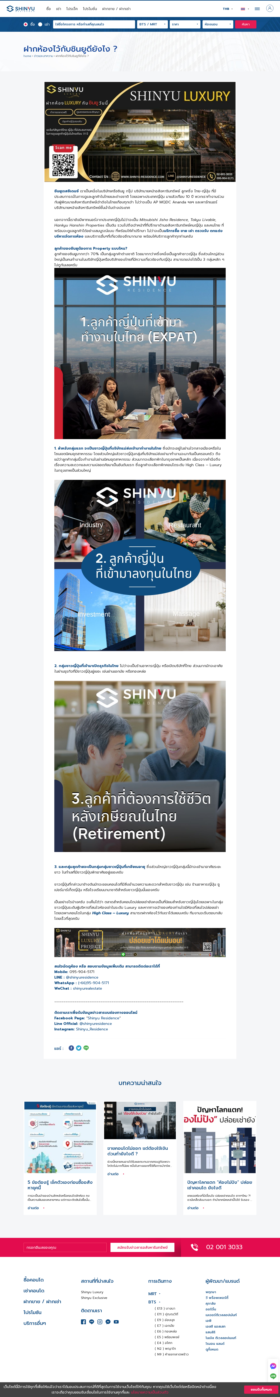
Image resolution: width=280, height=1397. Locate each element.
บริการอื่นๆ (35, 1323)
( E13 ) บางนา (165, 1308)
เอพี (209, 1320)
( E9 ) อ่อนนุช (165, 1320)
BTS (152, 1302)
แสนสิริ (210, 1332)
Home (27, 56)
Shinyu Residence (103, 1018)
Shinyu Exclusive (94, 1298)
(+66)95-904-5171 (93, 983)
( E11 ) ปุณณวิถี (166, 1314)
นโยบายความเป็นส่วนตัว (149, 1392)
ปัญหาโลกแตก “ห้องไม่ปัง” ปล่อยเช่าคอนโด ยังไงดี (219, 1185)
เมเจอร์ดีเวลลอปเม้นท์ (221, 1315)
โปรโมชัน (32, 1312)
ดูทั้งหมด (212, 1349)
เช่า (58, 9)
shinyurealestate (87, 988)
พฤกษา (211, 1292)
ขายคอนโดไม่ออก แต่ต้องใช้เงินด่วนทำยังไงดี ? (137, 1151)
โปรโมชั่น (90, 9)
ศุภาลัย (211, 1303)
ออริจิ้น (211, 1309)
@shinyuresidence (82, 977)
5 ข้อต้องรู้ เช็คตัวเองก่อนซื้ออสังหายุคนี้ (60, 1185)
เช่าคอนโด (34, 1290)
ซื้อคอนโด (34, 1279)
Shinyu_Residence (92, 1029)
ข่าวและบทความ (43, 56)
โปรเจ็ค (72, 9)
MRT (152, 1294)
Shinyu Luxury (92, 1292)
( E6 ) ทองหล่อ (166, 1331)
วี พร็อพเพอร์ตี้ (217, 1298)
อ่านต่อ (34, 1208)
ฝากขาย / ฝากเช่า (116, 9)
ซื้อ (48, 9)
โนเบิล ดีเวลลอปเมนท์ (221, 1338)
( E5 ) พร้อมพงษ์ (167, 1337)
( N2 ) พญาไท (165, 1348)
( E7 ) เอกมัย (164, 1325)
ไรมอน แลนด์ (215, 1343)
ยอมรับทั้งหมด (261, 1389)
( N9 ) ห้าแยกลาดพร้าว (172, 1354)
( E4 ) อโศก (163, 1343)
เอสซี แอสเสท (215, 1326)
